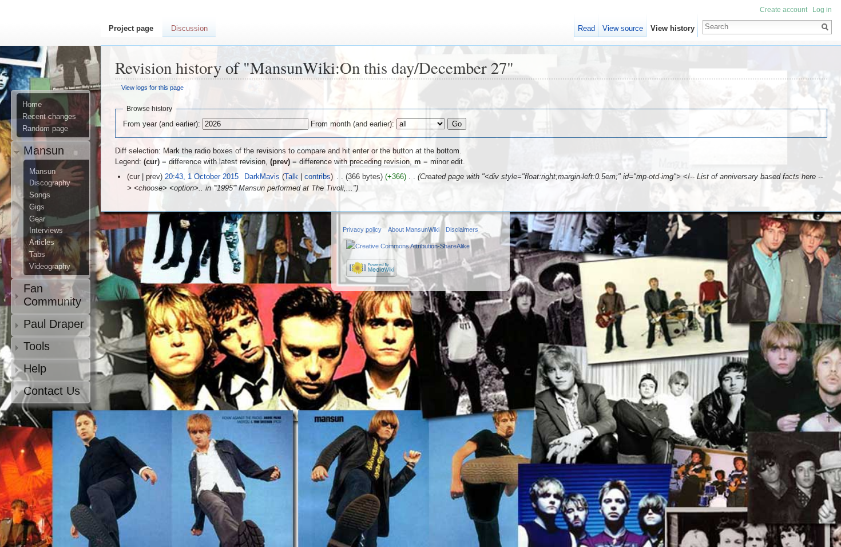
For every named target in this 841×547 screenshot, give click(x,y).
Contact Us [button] (51, 391)
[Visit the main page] (55, 55)
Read (586, 28)
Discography (49, 183)
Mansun (42, 172)
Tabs (37, 255)
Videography (49, 267)
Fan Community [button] (52, 295)
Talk (291, 176)
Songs (39, 195)
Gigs (37, 207)
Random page (45, 129)
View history (672, 28)
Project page (131, 28)
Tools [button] (36, 346)
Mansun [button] (43, 150)
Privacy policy (362, 229)
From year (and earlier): (161, 124)
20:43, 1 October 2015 (202, 176)
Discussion (189, 28)
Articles (41, 243)
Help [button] (34, 368)
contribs (317, 176)
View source (622, 28)
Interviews (46, 231)
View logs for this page (152, 87)
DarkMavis (262, 176)
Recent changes (49, 117)
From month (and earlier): (352, 124)
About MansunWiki (413, 229)
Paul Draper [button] (53, 324)
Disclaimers (462, 229)
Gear (37, 219)
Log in (822, 10)
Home (32, 105)
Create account (783, 10)
